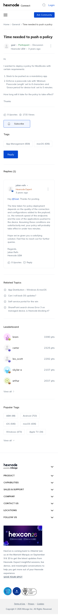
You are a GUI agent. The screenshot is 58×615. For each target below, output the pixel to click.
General (16, 24)
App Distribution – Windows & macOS (27, 289)
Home (6, 24)
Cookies (40, 604)
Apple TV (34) (36, 431)
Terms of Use (20, 604)
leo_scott (18, 358)
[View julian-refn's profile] (10, 189)
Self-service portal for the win (23, 301)
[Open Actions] (50, 45)
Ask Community (44, 14)
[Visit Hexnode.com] (12, 5)
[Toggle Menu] (5, 14)
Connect (25, 5)
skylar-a (17, 369)
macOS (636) (43, 143)
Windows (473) (14, 431)
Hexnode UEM (18, 48)
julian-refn (21, 185)
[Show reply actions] (48, 189)
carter (16, 347)
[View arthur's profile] (7, 380)
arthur (16, 380)
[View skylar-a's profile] (7, 369)
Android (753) (30, 415)
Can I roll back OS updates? (22, 295)
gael (13, 45)
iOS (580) (10, 423)
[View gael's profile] (6, 46)
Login (51, 5)
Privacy (31, 604)
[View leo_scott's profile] (7, 358)
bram (15, 336)
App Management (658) (18, 143)
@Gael (15, 199)
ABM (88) (10, 415)
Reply (10, 154)
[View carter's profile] (7, 347)
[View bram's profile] (7, 336)
